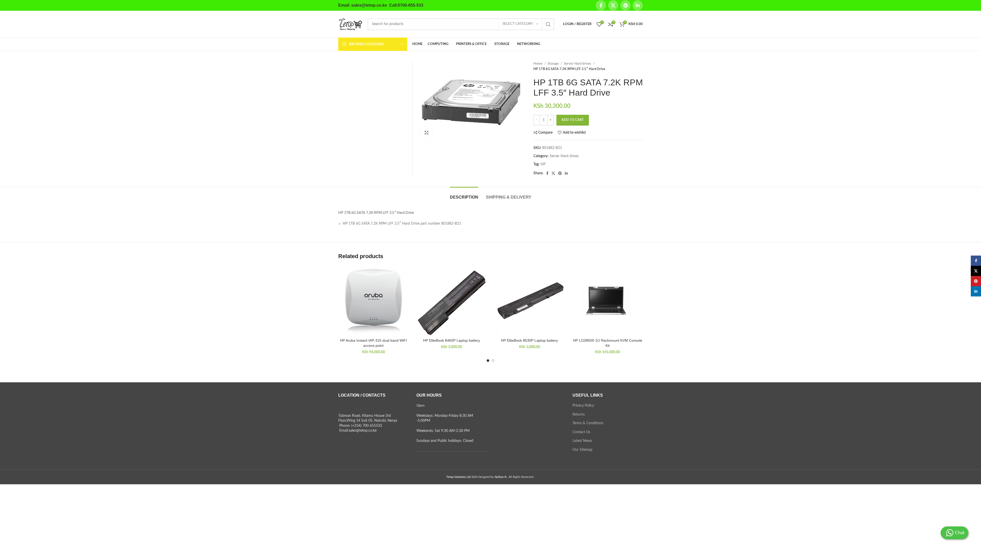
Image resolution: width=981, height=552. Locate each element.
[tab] (464, 194)
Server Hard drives (578, 63)
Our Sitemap (582, 450)
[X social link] (613, 5)
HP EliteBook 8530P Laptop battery (529, 340)
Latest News (582, 441)
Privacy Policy (583, 405)
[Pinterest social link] (625, 5)
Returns (579, 414)
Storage (553, 63)
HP (543, 164)
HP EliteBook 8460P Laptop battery (451, 340)
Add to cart (573, 120)
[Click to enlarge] (426, 132)
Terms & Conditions (588, 423)
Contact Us (581, 432)
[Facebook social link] (601, 5)
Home (538, 63)
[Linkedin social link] (638, 5)
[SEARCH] (548, 24)
